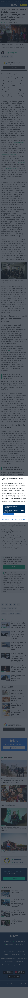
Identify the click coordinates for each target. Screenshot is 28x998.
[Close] (24, 478)
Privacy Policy (22, 519)
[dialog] (14, 499)
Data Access (14, 519)
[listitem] (13, 507)
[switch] (22, 510)
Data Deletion (5, 519)
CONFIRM (8, 513)
